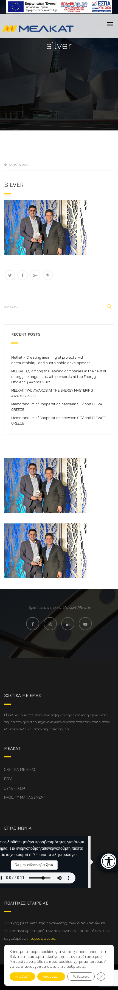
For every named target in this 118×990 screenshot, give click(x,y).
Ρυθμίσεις (81, 976)
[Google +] (35, 275)
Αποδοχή (22, 976)
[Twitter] (10, 275)
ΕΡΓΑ (8, 778)
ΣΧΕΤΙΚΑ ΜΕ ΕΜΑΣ (20, 769)
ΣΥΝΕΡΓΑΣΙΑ (15, 788)
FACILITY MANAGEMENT (25, 797)
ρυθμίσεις (76, 966)
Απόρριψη (51, 976)
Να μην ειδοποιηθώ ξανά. (34, 865)
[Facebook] (22, 275)
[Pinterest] (48, 275)
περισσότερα (42, 938)
